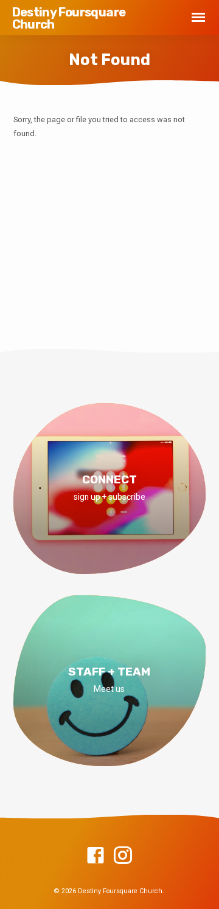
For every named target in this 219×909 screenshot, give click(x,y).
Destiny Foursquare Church (69, 18)
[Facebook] (95, 856)
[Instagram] (123, 856)
